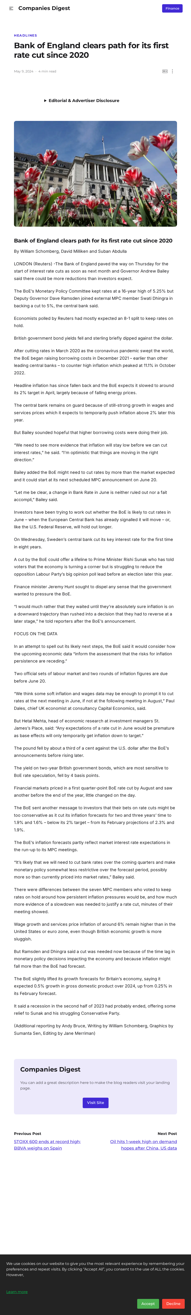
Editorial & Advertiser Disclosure (84, 100)
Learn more (17, 1291)
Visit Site (95, 1102)
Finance (172, 8)
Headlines (25, 35)
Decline (173, 1303)
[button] (11, 8)
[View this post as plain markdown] (165, 71)
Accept (148, 1303)
